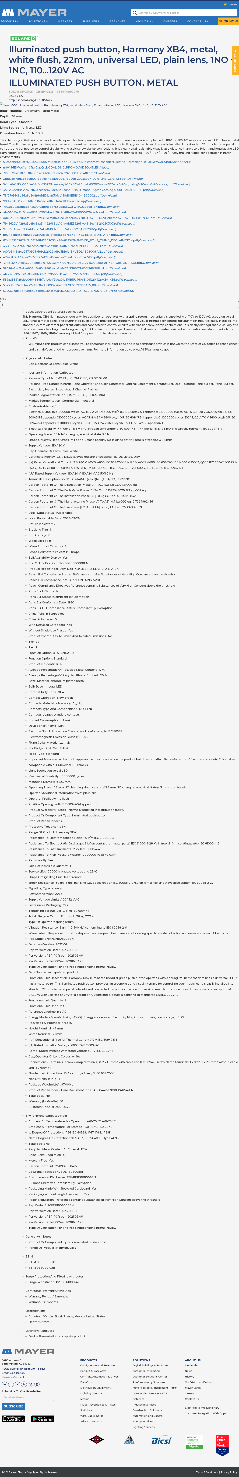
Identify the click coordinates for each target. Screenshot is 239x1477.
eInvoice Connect (13, 1377)
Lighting (85, 1393)
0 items (233, 4)
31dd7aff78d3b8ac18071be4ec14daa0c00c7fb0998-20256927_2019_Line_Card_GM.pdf (73, 178)
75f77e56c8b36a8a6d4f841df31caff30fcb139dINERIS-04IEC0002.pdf (60, 195)
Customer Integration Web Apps (205, 1413)
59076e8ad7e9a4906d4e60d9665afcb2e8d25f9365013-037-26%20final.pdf (64, 268)
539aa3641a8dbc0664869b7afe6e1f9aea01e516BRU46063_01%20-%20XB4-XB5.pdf (70, 279)
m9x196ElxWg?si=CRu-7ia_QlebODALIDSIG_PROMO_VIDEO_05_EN (56, 167)
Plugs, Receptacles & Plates (98, 1404)
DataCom (86, 1382)
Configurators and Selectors (97, 1365)
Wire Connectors (91, 1421)
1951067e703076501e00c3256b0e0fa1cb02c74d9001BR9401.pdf (56, 173)
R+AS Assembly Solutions (149, 1382)
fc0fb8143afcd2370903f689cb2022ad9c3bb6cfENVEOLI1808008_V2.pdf (63, 251)
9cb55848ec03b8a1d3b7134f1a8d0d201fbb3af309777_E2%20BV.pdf (59, 229)
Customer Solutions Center (150, 1376)
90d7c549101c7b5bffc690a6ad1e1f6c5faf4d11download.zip (52, 201)
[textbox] (184, 12)
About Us (143, 21)
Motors (84, 1399)
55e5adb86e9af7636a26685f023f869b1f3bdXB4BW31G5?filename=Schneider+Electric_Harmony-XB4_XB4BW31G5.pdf (96, 162)
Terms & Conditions (207, 1472)
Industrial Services (144, 1404)
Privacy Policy (229, 1472)
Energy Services (143, 1421)
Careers (170, 21)
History (189, 1376)
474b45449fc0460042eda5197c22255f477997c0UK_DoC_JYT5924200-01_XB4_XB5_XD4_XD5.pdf (80, 263)
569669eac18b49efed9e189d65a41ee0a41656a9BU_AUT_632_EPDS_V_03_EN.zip (68, 291)
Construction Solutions (147, 1410)
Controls (97, 1393)
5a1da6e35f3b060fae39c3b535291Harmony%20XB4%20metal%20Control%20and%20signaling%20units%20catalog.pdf (96, 184)
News (188, 1371)
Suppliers (90, 21)
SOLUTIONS (141, 1360)
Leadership (192, 1365)
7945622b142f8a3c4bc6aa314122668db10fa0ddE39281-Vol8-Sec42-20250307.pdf (69, 223)
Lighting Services (144, 1427)
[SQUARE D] (24, 38)
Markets (65, 21)
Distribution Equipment (95, 1387)
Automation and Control (148, 1415)
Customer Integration (146, 1371)
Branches (117, 21)
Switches (86, 1410)
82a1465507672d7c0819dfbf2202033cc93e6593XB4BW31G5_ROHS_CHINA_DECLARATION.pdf (78, 240)
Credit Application (13, 1373)
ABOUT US (193, 1360)
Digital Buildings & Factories (150, 1365)
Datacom (138, 1399)
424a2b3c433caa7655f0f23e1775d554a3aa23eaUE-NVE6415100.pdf (59, 257)
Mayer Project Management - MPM (155, 1387)
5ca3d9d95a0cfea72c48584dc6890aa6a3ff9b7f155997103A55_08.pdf (60, 285)
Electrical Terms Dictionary (202, 1407)
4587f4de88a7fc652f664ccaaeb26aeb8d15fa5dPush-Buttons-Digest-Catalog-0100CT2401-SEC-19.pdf (83, 190)
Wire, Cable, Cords (91, 1415)
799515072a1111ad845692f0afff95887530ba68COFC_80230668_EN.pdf (61, 206)
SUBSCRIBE (13, 1406)
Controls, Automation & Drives (99, 1376)
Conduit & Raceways (93, 1371)
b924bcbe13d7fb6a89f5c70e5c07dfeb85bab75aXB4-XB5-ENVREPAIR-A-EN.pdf (67, 234)
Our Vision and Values (199, 1382)
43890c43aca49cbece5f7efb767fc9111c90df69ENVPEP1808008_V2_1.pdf (63, 246)
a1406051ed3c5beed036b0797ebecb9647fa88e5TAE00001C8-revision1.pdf (64, 212)
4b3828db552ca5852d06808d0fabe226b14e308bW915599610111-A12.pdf (62, 274)
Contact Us (196, 21)
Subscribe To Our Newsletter (21, 1391)
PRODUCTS (88, 1360)
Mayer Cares (193, 1387)
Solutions (36, 21)
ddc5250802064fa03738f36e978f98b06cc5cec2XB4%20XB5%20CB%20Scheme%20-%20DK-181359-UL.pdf (87, 218)
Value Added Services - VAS (150, 1393)
